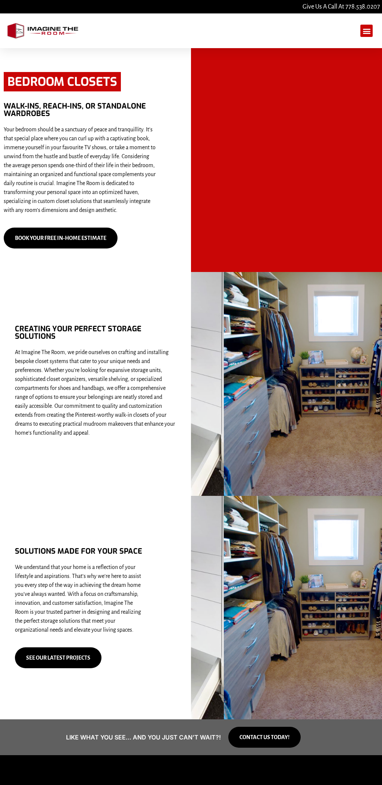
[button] (366, 31)
